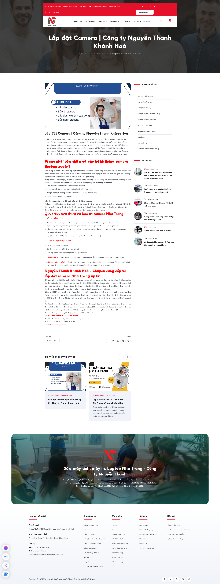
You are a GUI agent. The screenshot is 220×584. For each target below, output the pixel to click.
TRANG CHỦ (77, 21)
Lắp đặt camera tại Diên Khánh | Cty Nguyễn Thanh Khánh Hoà (64, 401)
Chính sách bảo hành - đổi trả (178, 530)
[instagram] (183, 579)
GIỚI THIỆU (90, 21)
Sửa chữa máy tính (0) (145, 96)
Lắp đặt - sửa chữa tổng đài (94, 539)
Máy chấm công (117, 553)
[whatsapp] (118, 341)
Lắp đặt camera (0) (144, 108)
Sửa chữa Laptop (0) (145, 125)
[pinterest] (176, 579)
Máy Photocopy (117, 562)
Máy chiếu (87, 562)
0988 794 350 (53, 12)
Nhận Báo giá (144, 12)
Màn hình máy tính (118, 539)
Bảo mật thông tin (173, 525)
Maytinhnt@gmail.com (58, 325)
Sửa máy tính (144, 525)
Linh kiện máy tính (118, 534)
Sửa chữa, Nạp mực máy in (149, 530)
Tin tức (86, 557)
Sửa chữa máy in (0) (145, 102)
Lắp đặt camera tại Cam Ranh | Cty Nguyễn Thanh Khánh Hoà (109, 401)
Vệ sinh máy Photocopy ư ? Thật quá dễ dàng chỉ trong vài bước (159, 243)
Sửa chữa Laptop (90, 548)
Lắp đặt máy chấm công (92, 553)
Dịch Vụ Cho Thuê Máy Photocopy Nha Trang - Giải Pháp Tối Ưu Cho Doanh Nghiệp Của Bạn (158, 175)
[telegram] (123, 341)
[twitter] (113, 341)
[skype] (128, 341)
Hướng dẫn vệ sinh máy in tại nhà (158, 230)
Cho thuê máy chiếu (146, 548)
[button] (121, 357)
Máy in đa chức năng (119, 548)
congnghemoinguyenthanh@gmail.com (106, 6)
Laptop (114, 525)
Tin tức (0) (141, 137)
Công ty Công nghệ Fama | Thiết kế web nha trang (158, 204)
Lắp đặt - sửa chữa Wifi (92, 543)
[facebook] (108, 341)
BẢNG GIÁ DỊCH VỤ (142, 21)
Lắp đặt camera (95, 54)
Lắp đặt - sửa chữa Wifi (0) (147, 119)
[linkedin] (170, 579)
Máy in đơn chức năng (120, 543)
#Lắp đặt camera (52, 340)
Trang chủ (82, 54)
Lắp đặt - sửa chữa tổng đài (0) (149, 114)
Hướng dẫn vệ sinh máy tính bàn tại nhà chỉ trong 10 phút (158, 218)
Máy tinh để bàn (117, 557)
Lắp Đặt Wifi (143, 543)
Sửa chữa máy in (90, 530)
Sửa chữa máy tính (91, 525)
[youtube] (189, 579)
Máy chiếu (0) (142, 143)
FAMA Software (89, 579)
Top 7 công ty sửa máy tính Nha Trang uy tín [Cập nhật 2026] (157, 191)
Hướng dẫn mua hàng (175, 539)
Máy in (114, 530)
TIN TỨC (127, 21)
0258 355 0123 (43, 547)
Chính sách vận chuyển (175, 534)
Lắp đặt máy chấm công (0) (147, 131)
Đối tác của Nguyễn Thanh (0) (148, 149)
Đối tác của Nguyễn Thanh (93, 566)
